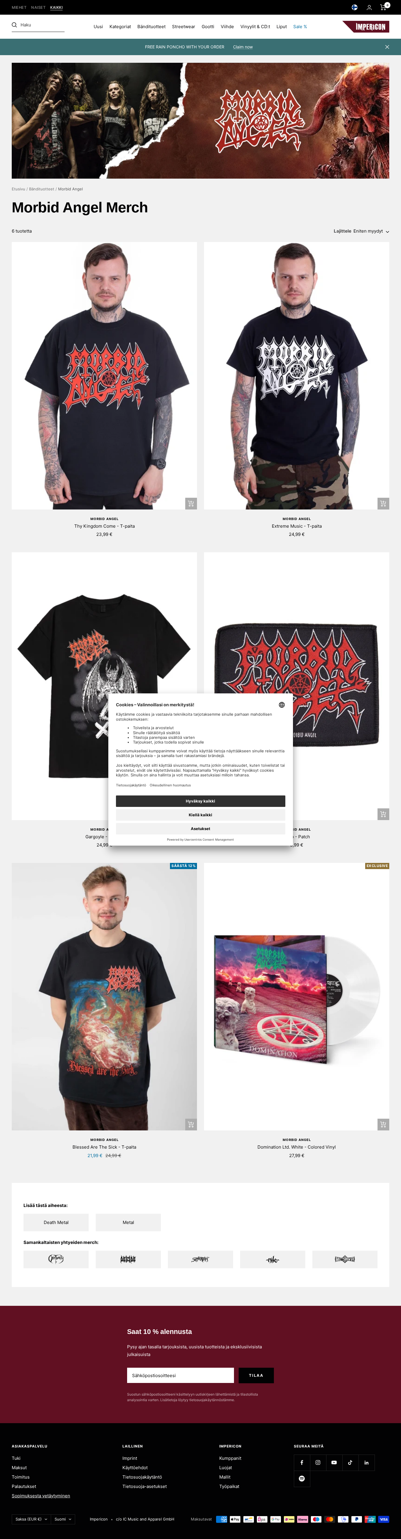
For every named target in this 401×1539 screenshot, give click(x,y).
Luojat (225, 1467)
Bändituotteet (151, 26)
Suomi (60, 1519)
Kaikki (56, 7)
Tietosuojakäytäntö (142, 1477)
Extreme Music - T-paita (297, 526)
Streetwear (183, 26)
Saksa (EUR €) (29, 1519)
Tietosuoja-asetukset (144, 1486)
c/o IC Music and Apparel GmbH (145, 1519)
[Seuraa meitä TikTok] (350, 1463)
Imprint (129, 1458)
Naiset (38, 7)
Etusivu (18, 189)
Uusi (98, 26)
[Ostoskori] (383, 7)
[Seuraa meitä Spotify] (302, 1479)
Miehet (19, 7)
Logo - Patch (297, 836)
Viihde (227, 26)
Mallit (224, 1477)
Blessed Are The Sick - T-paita (104, 1147)
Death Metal (56, 1222)
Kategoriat (120, 26)
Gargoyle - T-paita (104, 836)
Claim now (243, 46)
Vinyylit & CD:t (255, 26)
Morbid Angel (104, 519)
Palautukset (24, 1486)
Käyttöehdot (135, 1467)
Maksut (19, 1467)
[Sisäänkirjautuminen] (369, 7)
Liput (282, 26)
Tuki (16, 1458)
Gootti (208, 26)
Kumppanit (230, 1458)
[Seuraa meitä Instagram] (318, 1463)
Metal (128, 1222)
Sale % (300, 26)
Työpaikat (229, 1486)
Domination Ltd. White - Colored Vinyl (296, 1147)
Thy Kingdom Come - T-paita (104, 526)
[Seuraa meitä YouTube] (334, 1463)
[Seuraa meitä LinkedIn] (366, 1463)
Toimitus (21, 1477)
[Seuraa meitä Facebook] (302, 1463)
